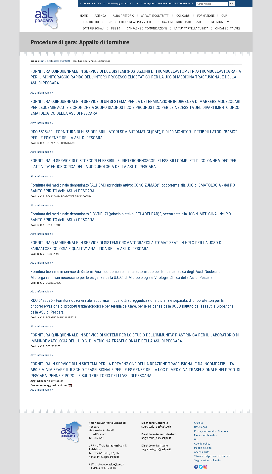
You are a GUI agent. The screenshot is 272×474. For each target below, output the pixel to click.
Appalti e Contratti (155, 16)
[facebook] (196, 466)
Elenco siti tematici (205, 435)
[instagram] (205, 466)
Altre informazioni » (41, 92)
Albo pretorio (123, 16)
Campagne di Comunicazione (147, 28)
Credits (198, 422)
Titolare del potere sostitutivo (212, 456)
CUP (224, 16)
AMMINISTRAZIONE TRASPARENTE (175, 3)
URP (109, 22)
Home (84, 16)
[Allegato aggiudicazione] (70, 385)
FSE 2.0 (115, 28)
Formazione (205, 16)
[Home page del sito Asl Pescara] (48, 16)
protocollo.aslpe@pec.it (145, 3)
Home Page (45, 60)
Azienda (100, 16)
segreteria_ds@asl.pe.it (156, 449)
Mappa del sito (203, 448)
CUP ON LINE (91, 22)
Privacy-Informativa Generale (211, 431)
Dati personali (93, 28)
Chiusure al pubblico (135, 22)
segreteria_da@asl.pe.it (156, 438)
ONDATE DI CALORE (227, 28)
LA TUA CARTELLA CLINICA (191, 28)
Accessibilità (201, 452)
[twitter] (201, 466)
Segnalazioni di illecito (207, 460)
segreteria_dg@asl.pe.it (156, 426)
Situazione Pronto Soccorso (179, 22)
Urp (196, 439)
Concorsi (183, 16)
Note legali (200, 427)
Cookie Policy (202, 443)
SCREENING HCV (218, 22)
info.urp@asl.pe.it (119, 3)
